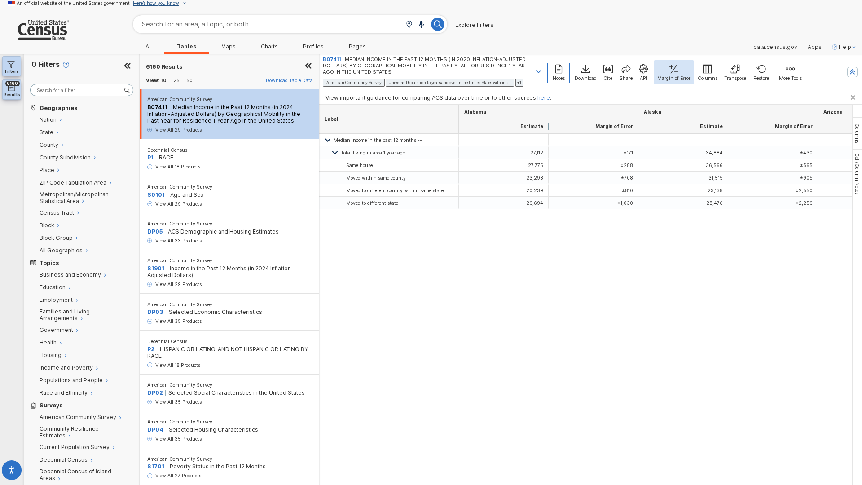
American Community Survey (179, 99)
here (543, 97)
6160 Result (164, 66)
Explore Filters (474, 25)
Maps (228, 47)
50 (189, 80)
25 (176, 80)
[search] (81, 90)
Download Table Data (289, 80)
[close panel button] (308, 66)
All (148, 47)
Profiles (313, 47)
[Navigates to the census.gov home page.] (34, 36)
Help (845, 47)
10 (164, 80)
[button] (409, 25)
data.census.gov (775, 47)
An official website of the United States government (73, 3)
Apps (815, 47)
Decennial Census (167, 150)
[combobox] (290, 24)
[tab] (857, 133)
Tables (186, 47)
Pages (357, 47)
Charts (269, 47)
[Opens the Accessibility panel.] (12, 472)
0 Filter (45, 64)
